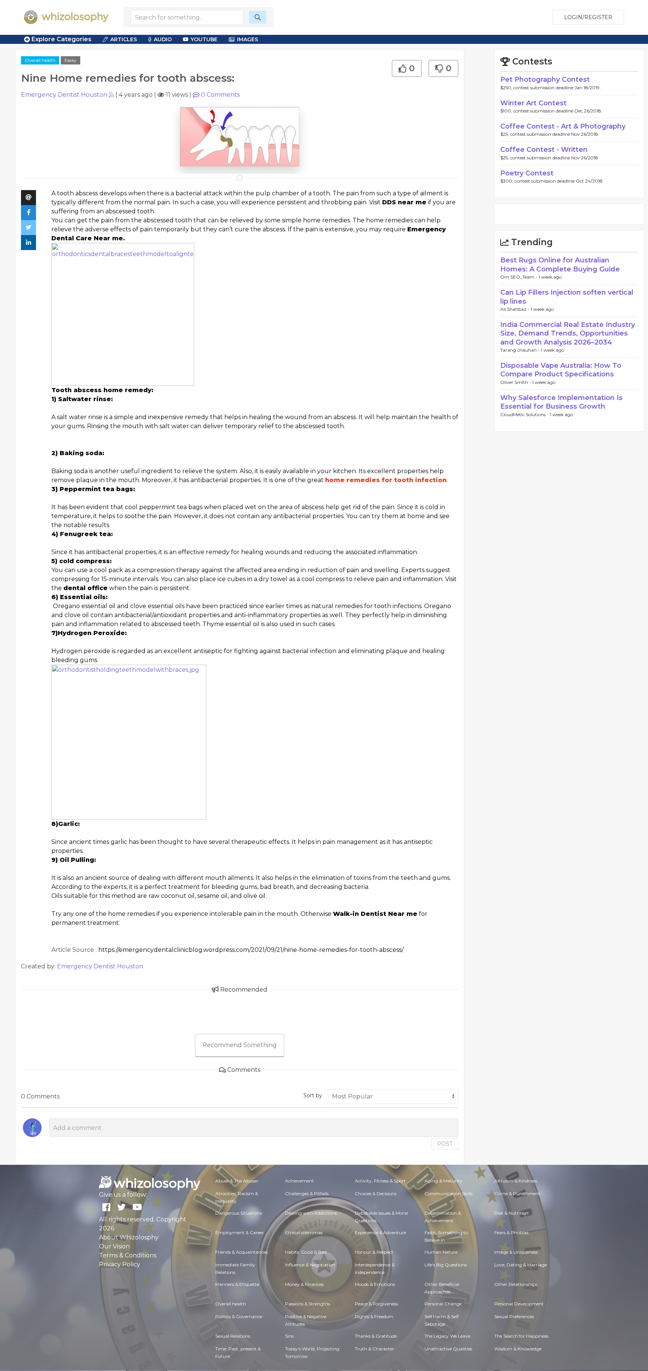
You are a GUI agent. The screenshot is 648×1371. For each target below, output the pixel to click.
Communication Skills (448, 1193)
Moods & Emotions (375, 1284)
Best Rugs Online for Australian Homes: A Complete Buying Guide (560, 264)
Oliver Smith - (516, 382)
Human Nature (441, 1252)
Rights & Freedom (374, 1316)
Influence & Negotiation (310, 1265)
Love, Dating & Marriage (520, 1265)
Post (444, 1143)
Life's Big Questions (445, 1265)
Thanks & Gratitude (376, 1336)
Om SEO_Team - (519, 277)
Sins (289, 1336)
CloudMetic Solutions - (525, 414)
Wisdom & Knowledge (518, 1349)
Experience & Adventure (380, 1232)
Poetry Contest (527, 173)
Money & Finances (304, 1284)
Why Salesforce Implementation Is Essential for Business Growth (561, 402)
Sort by (312, 1095)
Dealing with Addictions (311, 1213)
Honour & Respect (374, 1252)
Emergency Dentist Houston (64, 94)
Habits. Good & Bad (306, 1252)
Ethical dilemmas (303, 1232)
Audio (163, 39)
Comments (220, 94)
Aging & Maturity (443, 1181)
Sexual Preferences (514, 1316)
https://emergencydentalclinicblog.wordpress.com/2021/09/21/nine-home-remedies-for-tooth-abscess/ (251, 949)
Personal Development (519, 1304)
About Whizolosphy (129, 1237)
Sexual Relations (232, 1336)
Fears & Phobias (511, 1232)
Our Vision (114, 1246)
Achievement (299, 1181)
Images (247, 39)
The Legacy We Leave (447, 1336)
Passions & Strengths (307, 1304)
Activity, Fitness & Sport (380, 1181)
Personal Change (443, 1304)
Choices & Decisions (375, 1193)
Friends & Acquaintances (241, 1252)
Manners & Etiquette (237, 1284)
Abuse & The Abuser (236, 1181)
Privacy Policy (119, 1264)
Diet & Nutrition (511, 1213)
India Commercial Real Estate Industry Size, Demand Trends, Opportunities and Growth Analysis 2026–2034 (567, 333)
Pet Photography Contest (545, 79)
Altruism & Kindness (515, 1181)
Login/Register (588, 17)
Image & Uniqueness (516, 1252)
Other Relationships (515, 1284)
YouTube (204, 39)
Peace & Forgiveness (376, 1304)
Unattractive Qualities (448, 1349)
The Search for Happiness (521, 1336)
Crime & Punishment (517, 1193)
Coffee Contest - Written (544, 149)
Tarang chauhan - (520, 350)
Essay (70, 60)
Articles (123, 39)
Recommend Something (239, 1045)
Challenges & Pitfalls (306, 1193)
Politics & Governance (238, 1316)
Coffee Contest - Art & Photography (563, 126)
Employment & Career (239, 1232)
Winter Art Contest (533, 103)
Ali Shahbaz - (515, 309)
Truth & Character (374, 1349)
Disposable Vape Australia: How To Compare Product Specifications (560, 369)
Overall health (40, 60)
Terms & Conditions (127, 1255)
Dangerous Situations (238, 1213)
